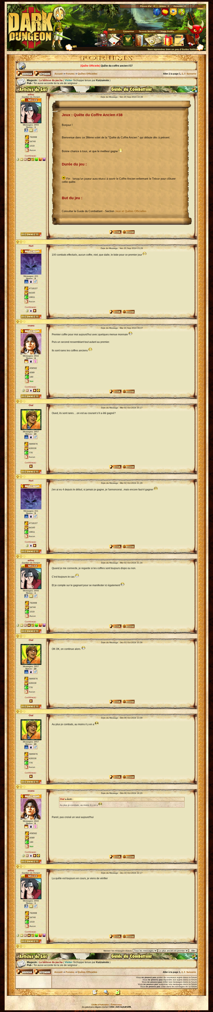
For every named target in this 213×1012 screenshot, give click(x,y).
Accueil (58, 73)
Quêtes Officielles (87, 73)
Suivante (191, 73)
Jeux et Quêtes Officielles (130, 211)
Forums (70, 73)
